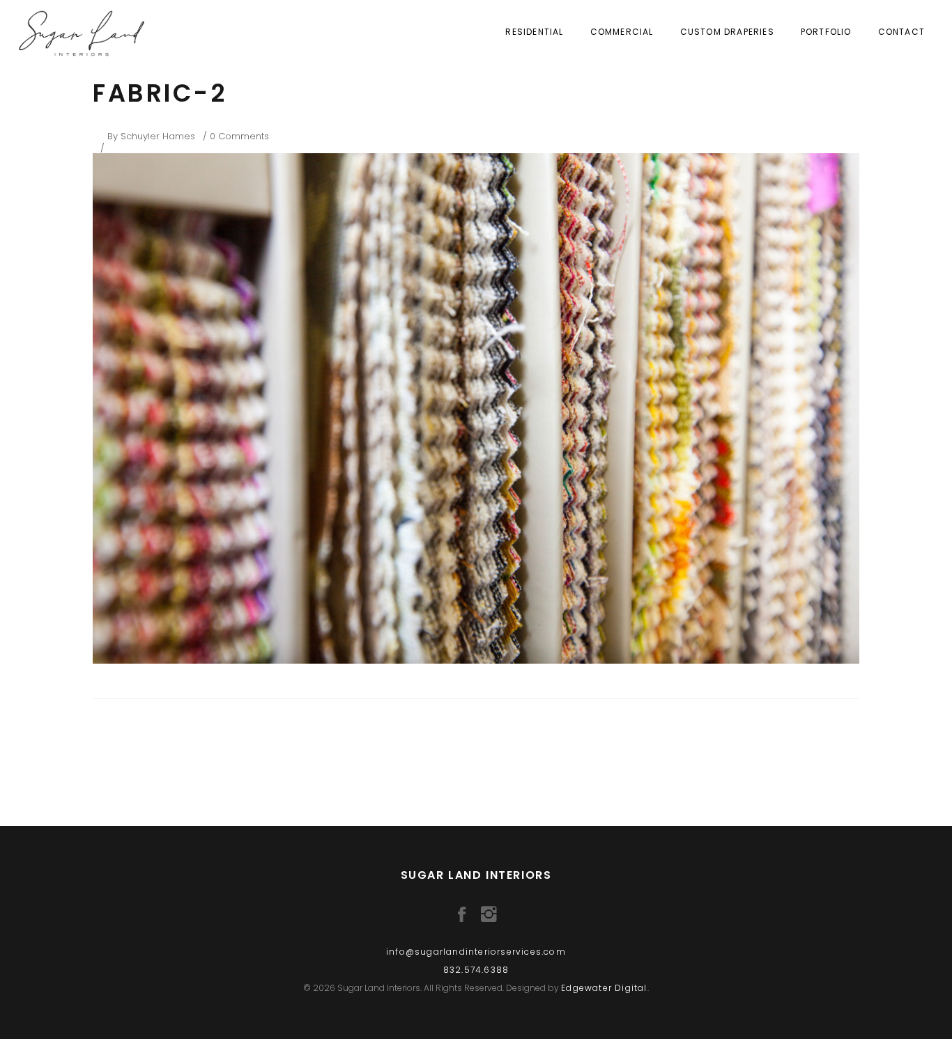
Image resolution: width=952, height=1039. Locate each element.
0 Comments (239, 136)
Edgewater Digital (604, 988)
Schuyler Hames (158, 136)
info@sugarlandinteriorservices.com (476, 952)
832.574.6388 (476, 970)
